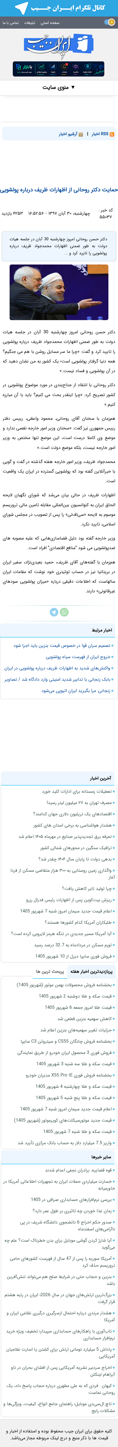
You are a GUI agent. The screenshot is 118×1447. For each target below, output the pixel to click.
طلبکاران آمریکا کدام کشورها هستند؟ (78, 922)
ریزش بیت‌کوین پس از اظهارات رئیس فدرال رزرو (69, 899)
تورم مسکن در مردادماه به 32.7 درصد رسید (73, 945)
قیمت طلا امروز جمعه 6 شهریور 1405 (78, 1007)
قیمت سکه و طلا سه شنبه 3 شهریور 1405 (74, 1064)
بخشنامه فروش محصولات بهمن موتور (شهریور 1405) (64, 985)
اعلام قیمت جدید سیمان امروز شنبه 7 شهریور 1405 (66, 911)
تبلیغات (29, 23)
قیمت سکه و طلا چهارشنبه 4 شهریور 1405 (73, 1086)
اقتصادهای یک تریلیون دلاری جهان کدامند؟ (72, 814)
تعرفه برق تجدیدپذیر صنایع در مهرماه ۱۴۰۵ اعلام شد (65, 836)
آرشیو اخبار (69, 134)
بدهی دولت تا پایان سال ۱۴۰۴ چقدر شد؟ (75, 859)
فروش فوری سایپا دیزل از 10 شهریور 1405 (73, 956)
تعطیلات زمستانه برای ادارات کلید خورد (77, 791)
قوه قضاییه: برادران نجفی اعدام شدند (78, 1170)
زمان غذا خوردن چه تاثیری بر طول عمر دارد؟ (72, 1211)
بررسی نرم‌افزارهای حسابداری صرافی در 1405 (71, 1199)
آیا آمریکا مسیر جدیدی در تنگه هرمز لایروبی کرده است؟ (61, 933)
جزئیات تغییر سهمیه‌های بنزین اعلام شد (76, 1030)
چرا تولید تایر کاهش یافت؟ (87, 888)
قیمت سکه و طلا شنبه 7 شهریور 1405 (77, 1131)
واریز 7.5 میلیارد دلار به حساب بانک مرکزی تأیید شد (65, 1143)
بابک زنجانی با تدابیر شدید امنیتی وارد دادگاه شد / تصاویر (57, 679)
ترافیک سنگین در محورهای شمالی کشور (76, 847)
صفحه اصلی (50, 23)
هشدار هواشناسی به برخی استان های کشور (72, 825)
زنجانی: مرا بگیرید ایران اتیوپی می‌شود (75, 690)
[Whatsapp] (64, 615)
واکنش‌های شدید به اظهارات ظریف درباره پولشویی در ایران (57, 668)
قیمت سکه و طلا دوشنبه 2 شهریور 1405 (75, 996)
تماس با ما (11, 23)
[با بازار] (58, 69)
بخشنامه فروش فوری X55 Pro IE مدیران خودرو (69, 1075)
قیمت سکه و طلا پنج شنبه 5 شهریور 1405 (74, 1097)
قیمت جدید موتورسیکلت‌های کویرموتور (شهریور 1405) (63, 1120)
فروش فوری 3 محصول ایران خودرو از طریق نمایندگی (64, 1052)
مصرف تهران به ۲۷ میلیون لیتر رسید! (79, 802)
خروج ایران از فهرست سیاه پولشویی (78, 656)
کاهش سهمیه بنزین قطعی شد (84, 1018)
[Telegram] (54, 615)
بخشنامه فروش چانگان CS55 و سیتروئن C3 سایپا (66, 1041)
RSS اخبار (101, 134)
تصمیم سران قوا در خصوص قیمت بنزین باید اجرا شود (61, 645)
